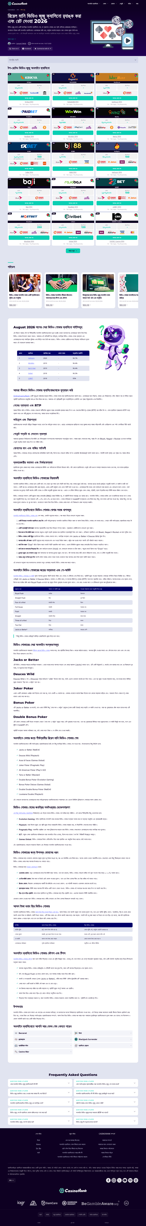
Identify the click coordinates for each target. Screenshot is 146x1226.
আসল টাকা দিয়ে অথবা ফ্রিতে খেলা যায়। (47, 912)
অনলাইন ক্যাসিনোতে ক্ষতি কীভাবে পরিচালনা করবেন (72, 1156)
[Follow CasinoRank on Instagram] (114, 1180)
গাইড (129, 3)
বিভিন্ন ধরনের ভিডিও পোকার (41, 650)
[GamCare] (50, 1203)
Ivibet (30, 373)
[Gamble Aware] (100, 1203)
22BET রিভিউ (117, 207)
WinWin (31, 363)
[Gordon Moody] (69, 1203)
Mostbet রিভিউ (29, 241)
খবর (137, 3)
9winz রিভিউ (117, 136)
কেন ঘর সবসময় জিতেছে (72, 1140)
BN (10, 1180)
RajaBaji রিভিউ (73, 207)
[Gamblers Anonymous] (33, 1203)
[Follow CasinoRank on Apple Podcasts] (136, 1180)
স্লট (38, 1152)
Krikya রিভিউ (29, 102)
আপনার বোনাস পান (29, 98)
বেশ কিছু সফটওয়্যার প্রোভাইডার (23, 813)
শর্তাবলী (38, 1223)
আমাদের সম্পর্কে (107, 1140)
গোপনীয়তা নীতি (106, 1156)
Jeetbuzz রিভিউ (117, 102)
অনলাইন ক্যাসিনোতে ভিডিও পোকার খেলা (25, 515)
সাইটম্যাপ (107, 1223)
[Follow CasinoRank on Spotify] (130, 1180)
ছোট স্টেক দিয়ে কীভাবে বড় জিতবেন (72, 1148)
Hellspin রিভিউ (117, 172)
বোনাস (113, 3)
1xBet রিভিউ (29, 172)
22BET (30, 378)
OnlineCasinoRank (21, 396)
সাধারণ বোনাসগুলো (32, 867)
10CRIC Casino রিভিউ (117, 241)
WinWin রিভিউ (73, 136)
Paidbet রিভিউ (29, 136)
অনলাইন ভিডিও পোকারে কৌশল (22, 959)
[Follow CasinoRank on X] (119, 1180)
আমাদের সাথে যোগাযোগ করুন (107, 1144)
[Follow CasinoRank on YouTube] (125, 1180)
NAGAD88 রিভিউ (73, 102)
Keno (38, 1144)
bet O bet (31, 368)
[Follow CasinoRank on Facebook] (108, 1180)
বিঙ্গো (38, 1140)
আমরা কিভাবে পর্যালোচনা (107, 1148)
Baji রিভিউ (29, 207)
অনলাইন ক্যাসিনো (93, 3)
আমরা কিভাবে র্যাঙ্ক (107, 1152)
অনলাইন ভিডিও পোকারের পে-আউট (23, 576)
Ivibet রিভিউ (73, 241)
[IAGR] (21, 1203)
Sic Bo (38, 1148)
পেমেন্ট (121, 3)
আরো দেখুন (72, 251)
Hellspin (31, 358)
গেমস (104, 3)
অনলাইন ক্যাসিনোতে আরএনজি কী (72, 1152)
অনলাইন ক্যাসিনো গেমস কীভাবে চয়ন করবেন (72, 1144)
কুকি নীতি (72, 1223)
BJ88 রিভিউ (72, 172)
